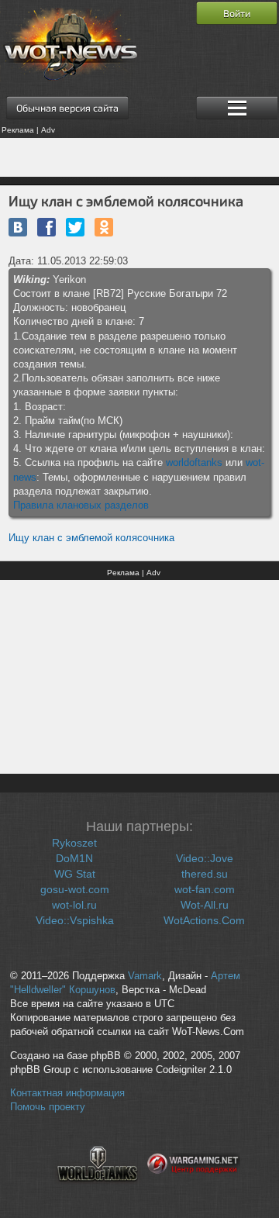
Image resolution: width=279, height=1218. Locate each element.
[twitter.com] (75, 227)
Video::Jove (204, 858)
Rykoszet (74, 843)
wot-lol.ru (74, 905)
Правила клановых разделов (81, 505)
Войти (236, 13)
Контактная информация (67, 1093)
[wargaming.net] (193, 1190)
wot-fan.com (204, 889)
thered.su (204, 874)
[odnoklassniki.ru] (104, 227)
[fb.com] (46, 227)
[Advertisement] (139, 157)
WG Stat (74, 874)
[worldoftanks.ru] (97, 1190)
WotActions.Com (204, 920)
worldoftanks (194, 462)
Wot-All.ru (205, 905)
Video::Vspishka (75, 920)
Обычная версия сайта (67, 108)
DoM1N (74, 858)
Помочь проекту (47, 1107)
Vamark (145, 976)
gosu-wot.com (74, 889)
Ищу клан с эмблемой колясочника (91, 537)
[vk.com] (18, 227)
